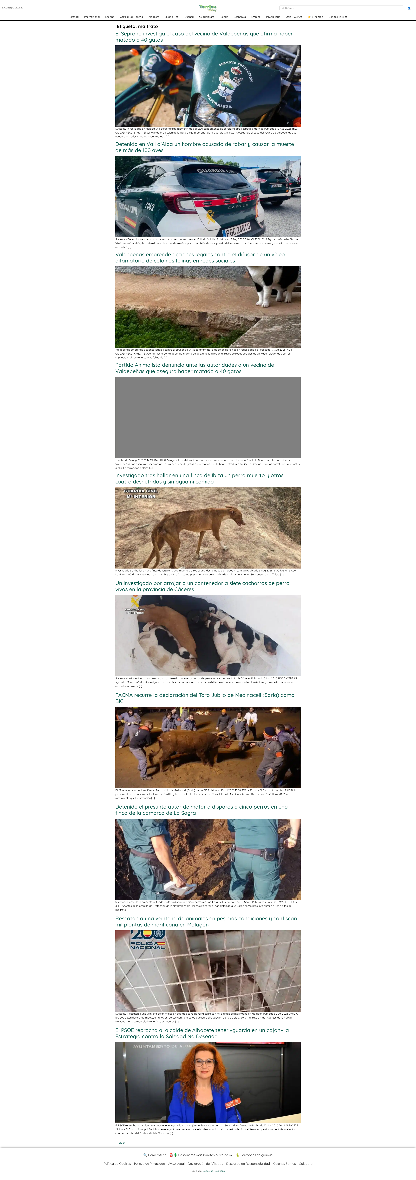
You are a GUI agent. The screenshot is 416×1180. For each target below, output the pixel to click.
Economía (240, 16)
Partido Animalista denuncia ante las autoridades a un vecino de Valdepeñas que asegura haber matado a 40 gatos (194, 368)
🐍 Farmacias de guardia (254, 1155)
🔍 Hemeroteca (154, 1155)
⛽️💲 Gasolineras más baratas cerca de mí (201, 1155)
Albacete (154, 16)
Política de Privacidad (149, 1164)
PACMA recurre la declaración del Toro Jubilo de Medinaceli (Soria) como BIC (205, 698)
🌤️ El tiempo (315, 16)
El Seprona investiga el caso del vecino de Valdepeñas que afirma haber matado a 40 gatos (204, 36)
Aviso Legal (176, 1164)
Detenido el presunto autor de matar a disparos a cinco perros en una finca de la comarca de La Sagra (201, 809)
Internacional (92, 16)
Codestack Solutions (214, 1170)
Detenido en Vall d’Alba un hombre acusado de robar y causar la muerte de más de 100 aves (204, 147)
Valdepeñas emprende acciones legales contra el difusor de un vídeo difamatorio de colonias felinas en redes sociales (200, 257)
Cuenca (189, 16)
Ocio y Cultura (294, 16)
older (120, 1142)
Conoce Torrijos (338, 16)
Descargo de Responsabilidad (248, 1164)
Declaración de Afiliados (205, 1164)
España (109, 16)
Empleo (256, 16)
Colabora (306, 1164)
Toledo (224, 16)
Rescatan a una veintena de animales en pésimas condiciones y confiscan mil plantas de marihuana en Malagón (206, 921)
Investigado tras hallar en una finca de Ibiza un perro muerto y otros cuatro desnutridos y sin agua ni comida (199, 478)
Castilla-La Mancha (131, 16)
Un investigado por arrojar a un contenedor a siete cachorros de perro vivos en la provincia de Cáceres (202, 586)
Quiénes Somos (284, 1164)
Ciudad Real (172, 16)
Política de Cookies (117, 1164)
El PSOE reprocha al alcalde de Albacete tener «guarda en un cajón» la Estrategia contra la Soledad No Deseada (202, 1033)
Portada (74, 16)
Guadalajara (206, 16)
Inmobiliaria (273, 16)
